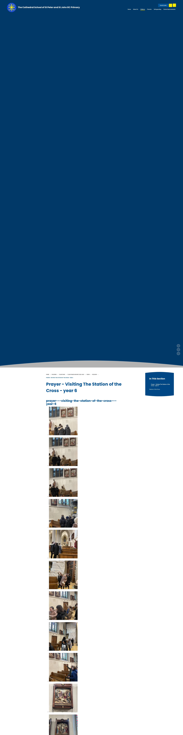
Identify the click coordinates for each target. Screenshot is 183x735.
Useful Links (163, 5)
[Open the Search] (170, 5)
